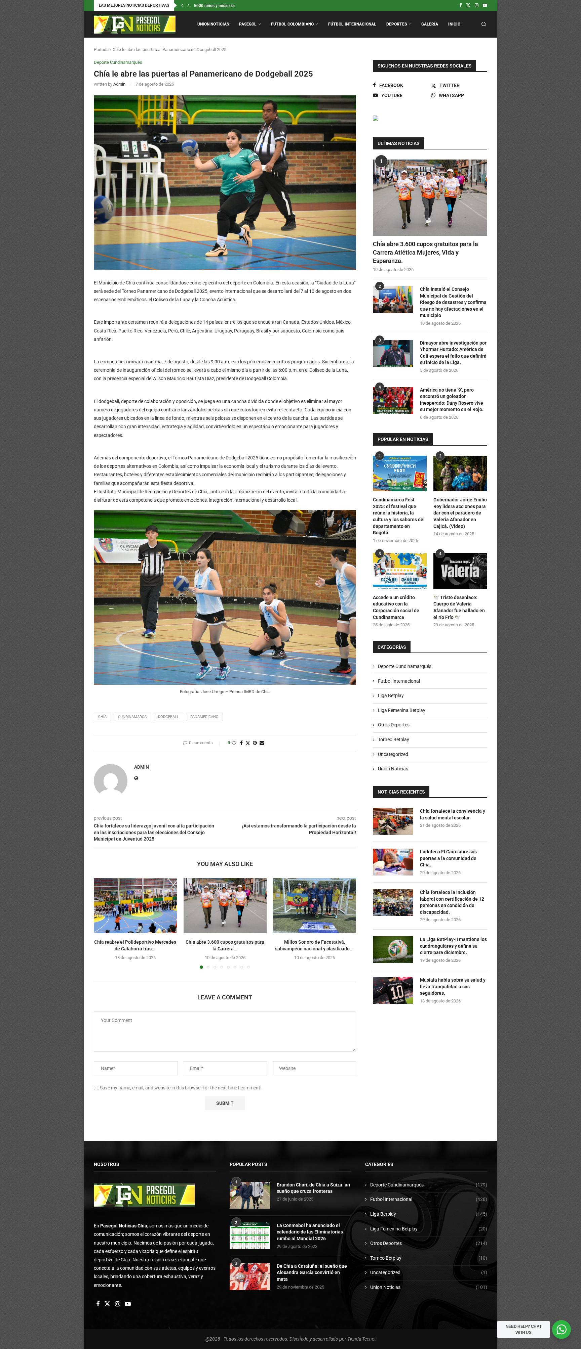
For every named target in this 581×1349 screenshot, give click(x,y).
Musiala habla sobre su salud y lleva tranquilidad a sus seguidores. (453, 986)
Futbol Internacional (399, 681)
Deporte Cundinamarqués (404, 666)
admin (119, 84)
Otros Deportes (394, 724)
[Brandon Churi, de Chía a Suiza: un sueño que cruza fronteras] (250, 1195)
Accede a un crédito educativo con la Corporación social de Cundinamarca (396, 607)
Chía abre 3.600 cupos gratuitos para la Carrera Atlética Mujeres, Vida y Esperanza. (425, 252)
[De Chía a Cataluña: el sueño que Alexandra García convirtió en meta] (250, 1276)
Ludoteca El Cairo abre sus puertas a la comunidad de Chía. (448, 858)
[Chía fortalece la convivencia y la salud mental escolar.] (393, 821)
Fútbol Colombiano (292, 24)
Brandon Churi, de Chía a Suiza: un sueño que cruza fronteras (313, 1188)
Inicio (454, 24)
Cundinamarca (132, 717)
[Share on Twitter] (247, 743)
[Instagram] (476, 5)
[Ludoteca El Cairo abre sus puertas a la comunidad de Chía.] (393, 862)
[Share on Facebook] (241, 743)
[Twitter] (468, 5)
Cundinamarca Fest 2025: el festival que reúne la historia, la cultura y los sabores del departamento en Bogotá (399, 516)
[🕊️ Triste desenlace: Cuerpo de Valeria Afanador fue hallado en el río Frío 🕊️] (460, 571)
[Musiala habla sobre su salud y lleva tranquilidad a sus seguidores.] (393, 990)
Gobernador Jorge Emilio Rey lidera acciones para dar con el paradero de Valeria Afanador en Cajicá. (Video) (460, 513)
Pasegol (248, 24)
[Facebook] (460, 5)
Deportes (396, 24)
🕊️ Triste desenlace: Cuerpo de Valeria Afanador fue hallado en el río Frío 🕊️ (459, 607)
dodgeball (168, 717)
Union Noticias (213, 24)
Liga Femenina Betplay (401, 710)
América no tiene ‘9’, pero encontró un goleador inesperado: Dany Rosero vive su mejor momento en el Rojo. (451, 399)
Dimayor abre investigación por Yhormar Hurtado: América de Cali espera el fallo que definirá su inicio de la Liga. (453, 352)
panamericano (204, 717)
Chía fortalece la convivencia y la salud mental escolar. (452, 814)
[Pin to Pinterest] (255, 743)
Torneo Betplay (393, 739)
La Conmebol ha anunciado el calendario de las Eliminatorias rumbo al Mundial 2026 (310, 1232)
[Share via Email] (262, 743)
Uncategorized (393, 754)
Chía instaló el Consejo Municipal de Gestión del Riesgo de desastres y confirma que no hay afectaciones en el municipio (453, 302)
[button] (182, 5)
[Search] (483, 24)
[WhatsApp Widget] (561, 1329)
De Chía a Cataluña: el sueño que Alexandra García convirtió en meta (312, 1272)
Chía (102, 717)
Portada (101, 49)
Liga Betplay (391, 695)
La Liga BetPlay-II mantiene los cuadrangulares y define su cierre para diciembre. (453, 946)
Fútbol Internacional (352, 24)
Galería (429, 24)
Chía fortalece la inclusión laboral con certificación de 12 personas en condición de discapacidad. (452, 902)
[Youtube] (485, 5)
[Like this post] (234, 743)
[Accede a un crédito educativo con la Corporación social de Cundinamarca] (400, 571)
